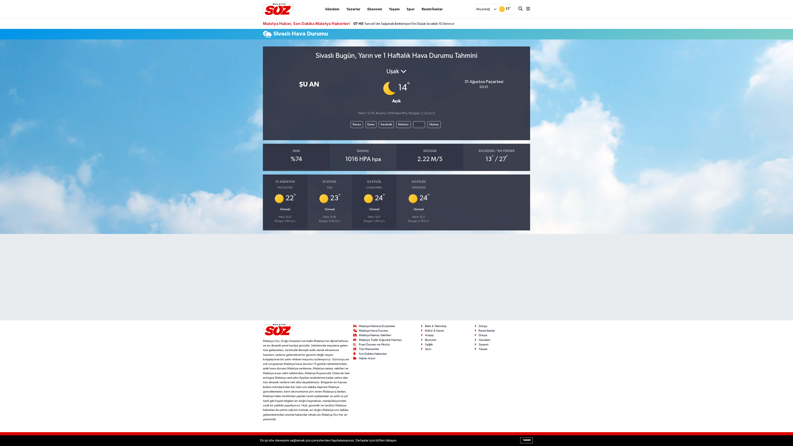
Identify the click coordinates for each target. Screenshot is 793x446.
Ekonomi (374, 9)
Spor (411, 9)
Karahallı (386, 124)
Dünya (483, 326)
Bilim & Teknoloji (435, 326)
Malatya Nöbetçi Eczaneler (377, 326)
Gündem (332, 9)
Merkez (403, 124)
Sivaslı (419, 124)
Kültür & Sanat (434, 330)
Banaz (357, 124)
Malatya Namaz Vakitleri (375, 335)
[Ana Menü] (526, 9)
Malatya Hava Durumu (373, 330)
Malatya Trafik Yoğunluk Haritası (380, 340)
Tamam (526, 440)
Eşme (370, 124)
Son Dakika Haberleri (373, 353)
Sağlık (429, 344)
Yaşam (394, 9)
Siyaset (484, 344)
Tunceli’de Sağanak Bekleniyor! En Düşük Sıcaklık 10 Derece (403, 24)
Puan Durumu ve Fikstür (374, 344)
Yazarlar (353, 9)
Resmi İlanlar (432, 9)
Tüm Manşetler (369, 349)
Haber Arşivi (367, 358)
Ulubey (434, 124)
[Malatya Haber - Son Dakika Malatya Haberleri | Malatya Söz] (278, 9)
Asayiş (429, 335)
